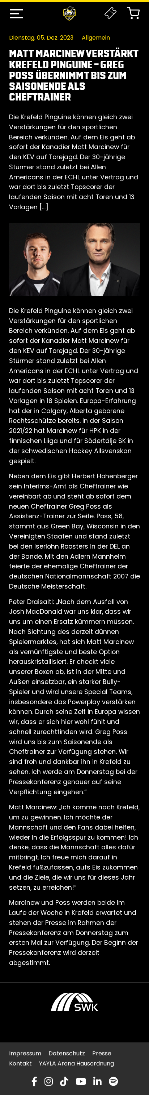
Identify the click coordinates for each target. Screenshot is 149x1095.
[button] (16, 13)
